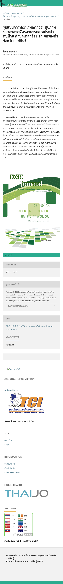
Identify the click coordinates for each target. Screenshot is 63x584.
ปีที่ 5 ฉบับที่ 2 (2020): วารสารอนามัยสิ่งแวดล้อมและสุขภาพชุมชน (30, 16)
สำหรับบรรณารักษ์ (12, 472)
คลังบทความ (17, 13)
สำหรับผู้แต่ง (9, 468)
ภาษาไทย (8, 440)
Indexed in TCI (14, 390)
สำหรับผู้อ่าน (9, 463)
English (8, 444)
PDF (9, 255)
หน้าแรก (6, 13)
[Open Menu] (3, 3)
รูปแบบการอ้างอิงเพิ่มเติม (18, 306)
